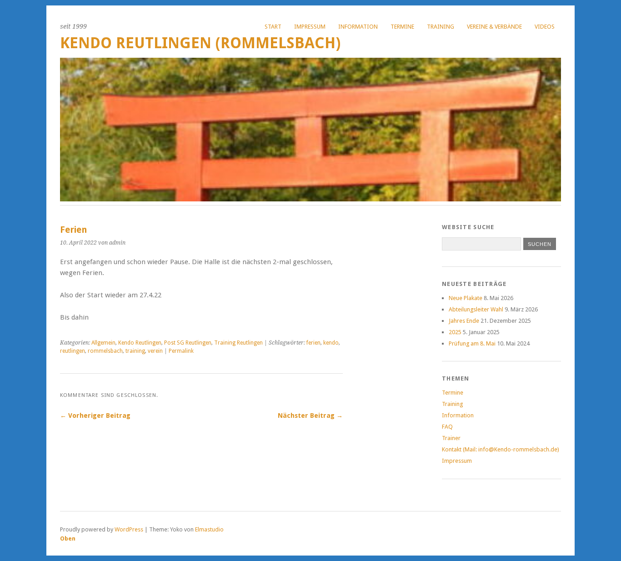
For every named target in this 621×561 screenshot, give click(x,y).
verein (155, 351)
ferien (313, 343)
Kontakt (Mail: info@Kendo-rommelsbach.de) (500, 449)
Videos (545, 26)
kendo (331, 343)
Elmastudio (209, 529)
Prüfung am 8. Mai (472, 343)
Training (440, 26)
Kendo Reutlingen (139, 343)
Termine (402, 26)
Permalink (181, 351)
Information (358, 26)
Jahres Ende (464, 320)
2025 (455, 332)
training (135, 351)
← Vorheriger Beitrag (95, 415)
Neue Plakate (465, 298)
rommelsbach (105, 351)
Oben (67, 538)
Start (273, 26)
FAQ (447, 426)
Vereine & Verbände (494, 26)
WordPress (129, 529)
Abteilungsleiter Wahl (476, 309)
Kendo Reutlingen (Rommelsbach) (200, 43)
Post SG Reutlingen (187, 343)
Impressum (310, 26)
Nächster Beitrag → (310, 415)
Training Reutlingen (238, 343)
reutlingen (72, 351)
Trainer (451, 438)
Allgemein (103, 343)
